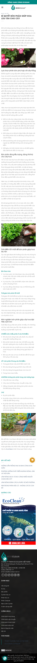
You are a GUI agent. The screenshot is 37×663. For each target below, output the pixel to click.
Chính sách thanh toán (8, 622)
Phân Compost (5, 600)
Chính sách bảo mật (7, 625)
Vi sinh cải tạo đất (6, 606)
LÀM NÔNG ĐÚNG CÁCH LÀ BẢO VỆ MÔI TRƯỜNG (18, 482)
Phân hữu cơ (5, 597)
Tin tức (7, 13)
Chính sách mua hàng (8, 616)
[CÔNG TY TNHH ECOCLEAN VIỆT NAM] (18, 7)
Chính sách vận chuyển (8, 619)
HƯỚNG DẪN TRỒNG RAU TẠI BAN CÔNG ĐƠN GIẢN (16, 467)
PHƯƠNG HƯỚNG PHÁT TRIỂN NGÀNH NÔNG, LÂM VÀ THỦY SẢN (18, 472)
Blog (2, 13)
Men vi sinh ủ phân (7, 603)
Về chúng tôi (5, 586)
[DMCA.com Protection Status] (6, 650)
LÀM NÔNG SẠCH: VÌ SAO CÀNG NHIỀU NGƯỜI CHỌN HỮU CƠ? (16, 478)
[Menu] (2, 7)
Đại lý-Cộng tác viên (7, 628)
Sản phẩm (4, 591)
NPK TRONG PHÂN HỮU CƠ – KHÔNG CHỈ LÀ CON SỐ (17, 487)
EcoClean (9, 449)
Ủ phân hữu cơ (5, 594)
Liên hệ (3, 631)
